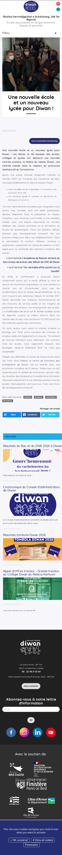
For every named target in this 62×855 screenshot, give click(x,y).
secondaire (51, 397)
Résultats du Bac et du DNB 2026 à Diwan (32, 446)
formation (7, 401)
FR (58, 4)
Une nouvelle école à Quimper (23, 189)
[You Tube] (51, 732)
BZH (58, 9)
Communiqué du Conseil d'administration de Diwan (31, 488)
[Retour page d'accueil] (30, 6)
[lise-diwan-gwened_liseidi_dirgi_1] (31, 53)
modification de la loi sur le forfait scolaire (29, 311)
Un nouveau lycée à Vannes (23, 196)
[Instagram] (24, 732)
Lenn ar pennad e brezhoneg (44, 141)
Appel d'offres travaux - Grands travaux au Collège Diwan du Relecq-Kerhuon (31, 572)
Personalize (31, 845)
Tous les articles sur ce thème (18, 610)
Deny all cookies (44, 840)
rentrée (27, 397)
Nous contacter (31, 686)
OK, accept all (20, 840)
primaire (38, 397)
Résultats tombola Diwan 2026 (24, 535)
